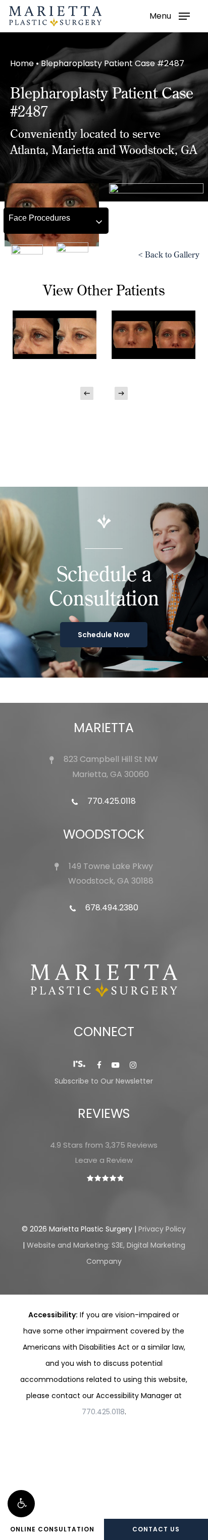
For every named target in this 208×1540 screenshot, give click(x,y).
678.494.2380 (110, 907)
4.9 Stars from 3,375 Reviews (104, 1145)
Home (22, 63)
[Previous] (86, 393)
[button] (21, 1503)
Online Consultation (52, 1529)
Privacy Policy (162, 1229)
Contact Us (156, 1529)
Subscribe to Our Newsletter (104, 1081)
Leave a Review (104, 1160)
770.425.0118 (110, 801)
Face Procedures (39, 218)
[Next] (121, 393)
